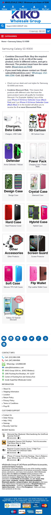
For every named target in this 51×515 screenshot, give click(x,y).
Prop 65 (6, 406)
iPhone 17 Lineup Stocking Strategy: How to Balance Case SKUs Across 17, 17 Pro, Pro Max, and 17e (27, 457)
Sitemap (6, 423)
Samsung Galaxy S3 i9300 (18, 41)
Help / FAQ (7, 421)
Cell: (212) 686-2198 (12, 357)
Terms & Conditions (10, 403)
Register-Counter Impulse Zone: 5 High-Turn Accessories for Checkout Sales (24, 450)
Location (6, 395)
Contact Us (7, 415)
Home (3, 41)
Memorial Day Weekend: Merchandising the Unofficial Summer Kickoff (27, 435)
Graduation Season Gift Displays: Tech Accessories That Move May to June (27, 442)
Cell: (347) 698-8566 (12, 360)
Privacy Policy (8, 400)
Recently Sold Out (10, 426)
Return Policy (8, 397)
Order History (8, 418)
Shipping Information (11, 392)
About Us (6, 389)
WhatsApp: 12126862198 (16, 364)
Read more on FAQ (22, 67)
